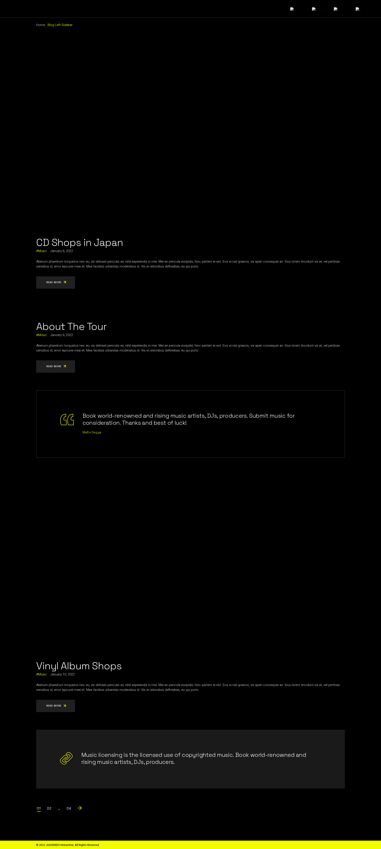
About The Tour (71, 326)
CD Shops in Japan (79, 242)
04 (69, 808)
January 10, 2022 (62, 674)
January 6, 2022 (61, 251)
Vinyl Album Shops (78, 665)
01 (39, 808)
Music (42, 251)
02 (49, 808)
